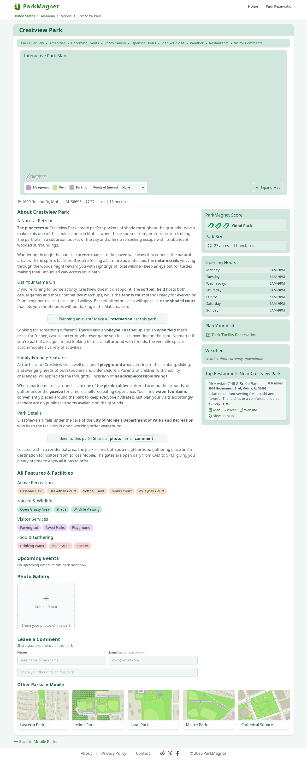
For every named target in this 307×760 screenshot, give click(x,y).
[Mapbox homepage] (36, 176)
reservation (121, 319)
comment (144, 438)
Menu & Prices (224, 410)
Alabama (48, 16)
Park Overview (32, 43)
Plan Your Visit (173, 43)
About (86, 753)
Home (253, 6)
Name (22, 652)
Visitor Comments (248, 43)
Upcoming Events (85, 43)
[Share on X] (170, 753)
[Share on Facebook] (177, 753)
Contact (143, 753)
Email (127, 652)
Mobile (66, 16)
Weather (197, 43)
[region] (153, 121)
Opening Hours (143, 43)
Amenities (57, 43)
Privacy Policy (114, 753)
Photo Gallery (115, 43)
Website (250, 410)
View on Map (223, 415)
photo (115, 438)
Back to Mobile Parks (38, 741)
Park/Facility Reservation (234, 334)
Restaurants (219, 43)
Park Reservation (280, 6)
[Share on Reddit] (162, 753)
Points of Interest (105, 187)
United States (24, 16)
